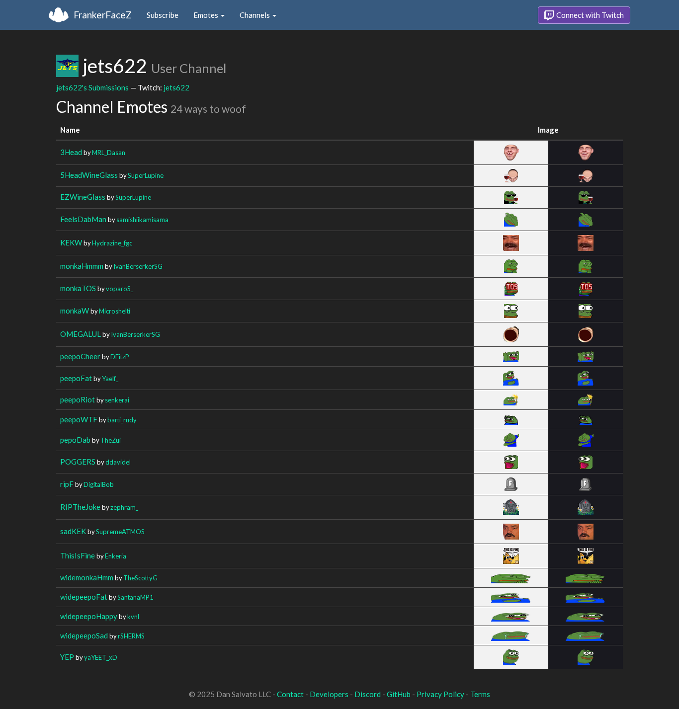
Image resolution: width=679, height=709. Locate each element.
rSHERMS (131, 636)
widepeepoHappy (88, 616)
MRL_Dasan (108, 153)
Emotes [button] (206, 14)
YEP (67, 656)
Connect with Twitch (589, 14)
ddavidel (118, 462)
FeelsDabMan (83, 219)
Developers (329, 694)
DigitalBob (99, 484)
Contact (290, 694)
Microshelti (114, 311)
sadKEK (73, 531)
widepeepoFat (83, 596)
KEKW (71, 242)
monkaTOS (78, 288)
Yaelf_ (110, 379)
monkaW (74, 310)
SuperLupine (146, 175)
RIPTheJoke (80, 506)
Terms (480, 694)
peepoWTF (78, 419)
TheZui (110, 440)
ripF (67, 483)
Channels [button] (255, 14)
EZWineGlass (82, 196)
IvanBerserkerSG (138, 266)
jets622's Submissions (92, 87)
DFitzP (119, 357)
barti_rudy (122, 420)
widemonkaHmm (86, 577)
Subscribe (162, 14)
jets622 (176, 87)
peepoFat (76, 378)
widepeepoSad (84, 635)
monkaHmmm (81, 265)
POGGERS (77, 461)
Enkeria (115, 556)
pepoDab (75, 439)
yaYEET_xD (100, 657)
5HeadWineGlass (89, 174)
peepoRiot (77, 399)
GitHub (399, 694)
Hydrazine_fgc (112, 243)
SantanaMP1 (135, 597)
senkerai (117, 400)
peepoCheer (80, 356)
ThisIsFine (77, 555)
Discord (367, 694)
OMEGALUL (80, 333)
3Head (71, 152)
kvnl (133, 617)
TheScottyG (140, 578)
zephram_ (124, 507)
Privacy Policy (440, 694)
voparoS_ (119, 289)
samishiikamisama (142, 220)
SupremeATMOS (120, 532)
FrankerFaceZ (103, 14)
